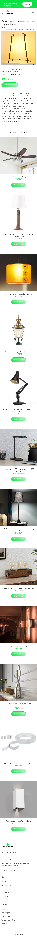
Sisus (22, 69)
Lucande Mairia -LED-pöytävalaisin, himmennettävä (18, 705)
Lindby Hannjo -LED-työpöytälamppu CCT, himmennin (18, 470)
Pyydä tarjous (27, 4)
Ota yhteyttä (5, 913)
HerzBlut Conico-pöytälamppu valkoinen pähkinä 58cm (18, 235)
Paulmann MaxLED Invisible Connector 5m (18, 763)
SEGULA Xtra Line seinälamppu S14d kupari (18, 646)
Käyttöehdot (5, 916)
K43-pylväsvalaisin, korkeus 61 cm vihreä (18, 352)
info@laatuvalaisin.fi (8, 870)
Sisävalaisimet (15, 69)
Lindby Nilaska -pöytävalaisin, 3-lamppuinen (18, 588)
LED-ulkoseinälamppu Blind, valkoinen (18, 821)
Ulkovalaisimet (6, 896)
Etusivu (3, 27)
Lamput (4, 881)
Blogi (3, 909)
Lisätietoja (10, 85)
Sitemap (4, 924)
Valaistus (16, 72)
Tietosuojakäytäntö (8, 920)
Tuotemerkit (5, 892)
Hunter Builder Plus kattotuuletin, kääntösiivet (18, 177)
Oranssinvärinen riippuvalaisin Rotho (18, 294)
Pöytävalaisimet (6, 72)
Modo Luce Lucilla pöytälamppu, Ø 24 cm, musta (18, 530)
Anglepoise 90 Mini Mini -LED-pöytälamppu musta (18, 410)
